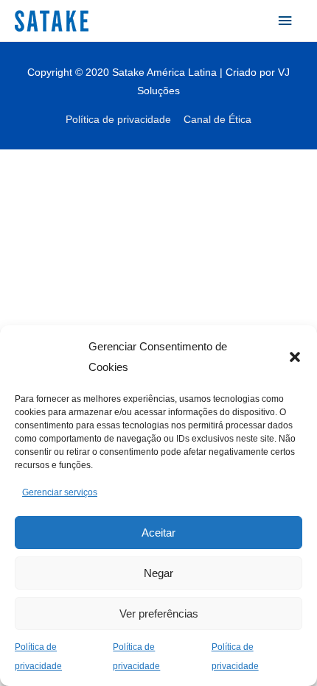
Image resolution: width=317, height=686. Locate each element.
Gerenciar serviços (59, 492)
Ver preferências (158, 613)
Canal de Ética (217, 119)
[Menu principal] (285, 21)
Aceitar (158, 532)
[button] (295, 357)
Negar (158, 573)
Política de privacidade (118, 119)
